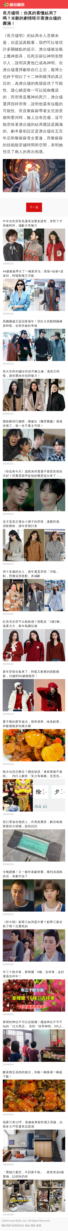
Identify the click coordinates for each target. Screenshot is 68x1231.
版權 (38, 1225)
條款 (27, 1225)
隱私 (33, 1225)
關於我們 (7, 1225)
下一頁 (34, 207)
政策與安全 (18, 1225)
